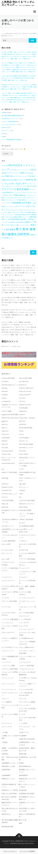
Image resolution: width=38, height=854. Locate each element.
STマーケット (23, 487)
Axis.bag (4, 388)
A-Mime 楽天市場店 (8, 378)
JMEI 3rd (4, 424)
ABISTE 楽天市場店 (25, 378)
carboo (4, 398)
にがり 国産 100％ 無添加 (29, 186)
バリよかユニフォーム (26, 669)
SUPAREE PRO (7, 490)
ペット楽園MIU (7, 702)
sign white (22, 484)
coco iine (22, 398)
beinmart (5, 391)
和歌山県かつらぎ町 (8, 766)
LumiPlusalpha (24, 438)
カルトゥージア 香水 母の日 (17, 200)
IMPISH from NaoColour (10, 418)
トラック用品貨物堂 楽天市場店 (11, 139)
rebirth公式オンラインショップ (11, 118)
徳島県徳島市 (23, 775)
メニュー (34, 11)
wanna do (5, 127)
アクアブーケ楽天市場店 (9, 121)
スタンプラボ (23, 626)
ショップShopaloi (25, 619)
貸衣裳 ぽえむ (6, 814)
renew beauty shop (8, 463)
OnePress (13, 843)
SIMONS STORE (7, 487)
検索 (3, 248)
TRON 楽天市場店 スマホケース (16, 180)
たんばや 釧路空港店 (8, 541)
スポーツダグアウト (8, 632)
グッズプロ (5, 598)
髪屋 (20, 823)
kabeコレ (5, 428)
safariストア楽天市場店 (9, 472)
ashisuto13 (22, 385)
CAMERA (5, 395)
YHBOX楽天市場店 (25, 510)
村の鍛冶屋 (14, 219)
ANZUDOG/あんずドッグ (10, 385)
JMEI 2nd (22, 421)
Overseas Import (7, 451)
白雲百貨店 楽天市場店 (26, 793)
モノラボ (22, 714)
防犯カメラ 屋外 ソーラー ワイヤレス (20, 225)
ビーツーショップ (7, 678)
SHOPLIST (5, 484)
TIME (21, 494)
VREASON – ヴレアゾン (27, 504)
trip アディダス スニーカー (20, 176)
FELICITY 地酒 (6, 411)
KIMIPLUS (5, 431)
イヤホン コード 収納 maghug (13, 195)
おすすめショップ (7, 526)
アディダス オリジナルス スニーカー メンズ (24, 192)
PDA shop (22, 451)
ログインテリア (7, 727)
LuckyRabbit (6, 438)
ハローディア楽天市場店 (10, 669)
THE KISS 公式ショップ (9, 494)
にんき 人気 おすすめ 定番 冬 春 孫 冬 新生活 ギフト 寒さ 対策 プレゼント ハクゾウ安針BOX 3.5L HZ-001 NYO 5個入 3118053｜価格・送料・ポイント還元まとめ (18, 78)
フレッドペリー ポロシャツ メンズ (16, 206)
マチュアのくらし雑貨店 (27, 702)
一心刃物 (4, 732)
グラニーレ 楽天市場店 (9, 601)
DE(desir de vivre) (25, 405)
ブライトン (5, 699)
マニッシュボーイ (25, 705)
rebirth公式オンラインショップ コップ (20, 170)
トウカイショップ (7, 651)
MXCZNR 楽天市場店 (26, 444)
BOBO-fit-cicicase (25, 391)
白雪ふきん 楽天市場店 (9, 793)
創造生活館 (22, 754)
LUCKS (21, 434)
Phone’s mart (6, 454)
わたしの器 (5, 559)
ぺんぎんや (22, 541)
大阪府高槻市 (6, 769)
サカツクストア (24, 616)
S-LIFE (21, 469)
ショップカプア (24, 623)
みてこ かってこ (7, 553)
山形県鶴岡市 (6, 775)
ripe (3, 133)
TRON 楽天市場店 (8, 500)
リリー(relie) (23, 723)
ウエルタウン (23, 577)
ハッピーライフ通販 (8, 666)
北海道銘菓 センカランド (10, 763)
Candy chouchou (24, 395)
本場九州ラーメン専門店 (10, 790)
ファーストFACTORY (26, 689)
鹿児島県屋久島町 (7, 827)
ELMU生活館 (23, 408)
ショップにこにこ (7, 623)
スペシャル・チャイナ (26, 629)
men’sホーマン (24, 441)
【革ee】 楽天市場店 (26, 519)
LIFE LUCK (4, 165)
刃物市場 (4, 754)
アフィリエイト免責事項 (27, 851)
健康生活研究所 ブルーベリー (21, 217)
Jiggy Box (5, 421)
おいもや (22, 523)
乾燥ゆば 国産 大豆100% (24, 214)
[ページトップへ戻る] (19, 836)
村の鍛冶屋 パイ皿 (24, 219)
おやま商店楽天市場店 (26, 526)
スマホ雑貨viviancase (26, 638)
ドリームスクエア (25, 662)
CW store (22, 401)
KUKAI (21, 431)
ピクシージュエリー (8, 684)
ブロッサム (22, 699)
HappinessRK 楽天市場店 (10, 414)
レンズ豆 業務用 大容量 (29, 212)
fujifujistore (23, 411)
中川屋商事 (22, 736)
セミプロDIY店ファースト (10, 647)
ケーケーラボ (6, 607)
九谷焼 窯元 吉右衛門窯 (27, 739)
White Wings (23, 507)
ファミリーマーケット (9, 689)
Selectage (5, 478)
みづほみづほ (23, 550)
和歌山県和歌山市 (25, 766)
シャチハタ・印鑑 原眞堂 (10, 619)
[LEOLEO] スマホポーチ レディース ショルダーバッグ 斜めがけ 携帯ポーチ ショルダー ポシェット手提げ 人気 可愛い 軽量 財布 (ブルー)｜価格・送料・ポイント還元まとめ (19, 87)
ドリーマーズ (6, 662)
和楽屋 (21, 763)
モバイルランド (6, 130)
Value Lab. (5, 504)
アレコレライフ (24, 568)
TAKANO (22, 490)
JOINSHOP (22, 424)
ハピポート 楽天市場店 (26, 666)
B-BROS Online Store (26, 388)
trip (3, 136)
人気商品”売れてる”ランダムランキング (18, 3)
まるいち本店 (6, 544)
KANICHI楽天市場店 (25, 428)
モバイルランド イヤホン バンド (18, 210)
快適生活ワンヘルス (8, 779)
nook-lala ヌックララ (26, 448)
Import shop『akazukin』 (27, 418)
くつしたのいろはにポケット (10, 124)
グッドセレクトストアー (27, 598)
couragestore (6, 401)
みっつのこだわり (7, 550)
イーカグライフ (7, 577)
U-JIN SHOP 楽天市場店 (27, 500)
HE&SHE (22, 414)
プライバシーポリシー (10, 851)
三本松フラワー (24, 732)
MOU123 (5, 444)
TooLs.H (4, 497)
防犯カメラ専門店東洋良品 (18, 222)
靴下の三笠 (22, 820)
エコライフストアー (15, 198)
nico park (5, 448)
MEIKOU (4, 441)
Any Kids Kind (23, 381)
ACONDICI (5, 381)
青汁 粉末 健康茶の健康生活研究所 (11, 115)
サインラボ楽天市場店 (26, 613)
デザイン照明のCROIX (26, 647)
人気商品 (4, 112)
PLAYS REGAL (23, 454)
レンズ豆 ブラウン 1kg (16, 212)
